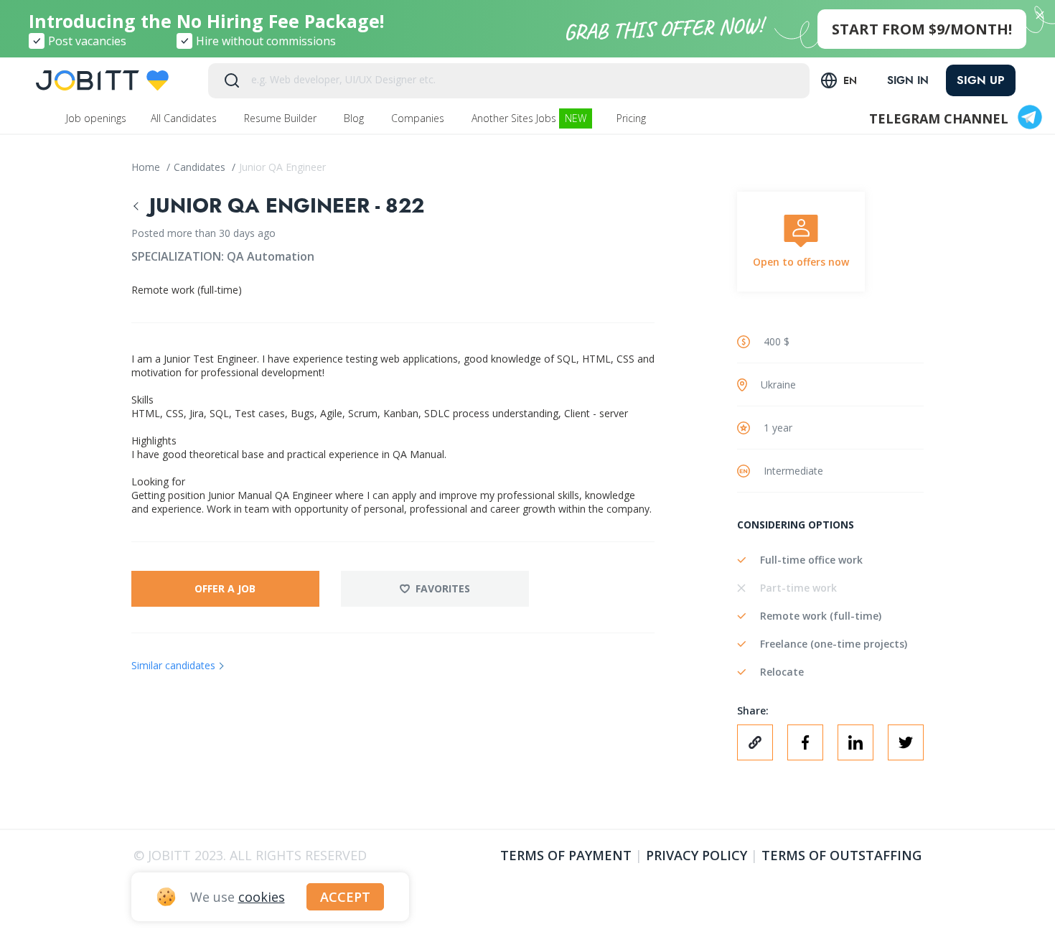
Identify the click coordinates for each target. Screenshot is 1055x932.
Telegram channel (938, 118)
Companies (419, 118)
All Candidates (185, 118)
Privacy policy (696, 855)
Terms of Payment (566, 855)
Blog (355, 118)
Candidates (201, 167)
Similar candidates (173, 665)
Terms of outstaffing (841, 855)
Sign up (981, 80)
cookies (261, 896)
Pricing (632, 118)
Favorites (443, 588)
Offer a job (224, 588)
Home (147, 167)
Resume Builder (281, 118)
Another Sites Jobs (529, 118)
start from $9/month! (922, 29)
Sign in (908, 80)
